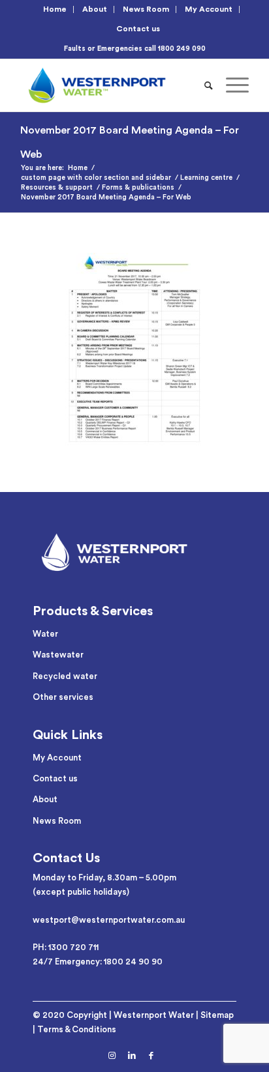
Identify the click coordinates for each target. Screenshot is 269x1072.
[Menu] (231, 85)
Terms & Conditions (76, 1029)
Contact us (138, 29)
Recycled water (65, 676)
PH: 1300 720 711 (66, 947)
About (94, 9)
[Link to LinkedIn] (132, 1055)
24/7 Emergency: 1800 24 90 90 (98, 961)
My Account (208, 9)
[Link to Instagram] (112, 1055)
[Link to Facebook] (151, 1055)
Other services (63, 697)
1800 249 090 (182, 48)
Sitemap (217, 1015)
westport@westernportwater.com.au (109, 920)
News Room (146, 9)
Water (45, 634)
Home (55, 9)
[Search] (208, 85)
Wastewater (58, 654)
